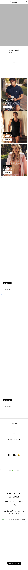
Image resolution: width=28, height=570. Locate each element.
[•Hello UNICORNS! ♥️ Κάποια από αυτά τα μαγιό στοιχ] (14, 529)
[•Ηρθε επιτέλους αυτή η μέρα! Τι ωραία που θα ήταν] (14, 557)
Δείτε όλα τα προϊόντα (14, 53)
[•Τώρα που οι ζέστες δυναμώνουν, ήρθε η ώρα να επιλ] (14, 543)
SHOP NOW (8, 107)
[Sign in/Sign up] (22, 2)
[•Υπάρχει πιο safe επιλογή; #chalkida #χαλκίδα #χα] (14, 538)
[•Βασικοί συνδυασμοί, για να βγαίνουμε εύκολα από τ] (14, 549)
